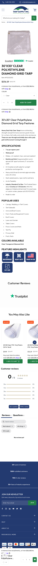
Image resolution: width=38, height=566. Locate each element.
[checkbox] (6, 431)
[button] (3, 9)
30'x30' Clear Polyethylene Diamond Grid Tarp (20, 22)
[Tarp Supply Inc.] (19, 10)
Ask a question (14, 406)
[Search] (33, 18)
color (4, 91)
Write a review (24, 406)
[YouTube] (13, 509)
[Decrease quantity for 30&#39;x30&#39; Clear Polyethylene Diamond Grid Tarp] (3, 103)
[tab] (18, 415)
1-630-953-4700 (10, 2)
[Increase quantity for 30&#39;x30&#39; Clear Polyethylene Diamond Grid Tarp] (12, 103)
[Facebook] (2, 509)
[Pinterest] (21, 509)
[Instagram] (6, 509)
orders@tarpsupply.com (28, 2)
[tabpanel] (19, 440)
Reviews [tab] (6, 415)
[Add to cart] (35, 559)
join (32, 502)
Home (3, 22)
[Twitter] (17, 509)
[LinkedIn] (9, 509)
